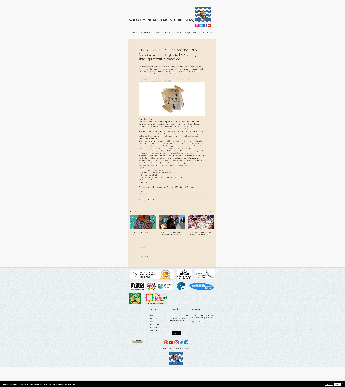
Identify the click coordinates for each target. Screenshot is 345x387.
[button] (146, 32)
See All (212, 211)
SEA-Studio (153, 330)
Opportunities (154, 324)
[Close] (343, 384)
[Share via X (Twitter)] (144, 200)
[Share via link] (153, 200)
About (151, 333)
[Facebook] (205, 25)
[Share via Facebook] (140, 200)
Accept (337, 384)
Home (151, 315)
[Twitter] (201, 25)
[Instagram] (197, 25)
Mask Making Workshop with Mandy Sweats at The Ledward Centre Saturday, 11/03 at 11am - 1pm (171, 233)
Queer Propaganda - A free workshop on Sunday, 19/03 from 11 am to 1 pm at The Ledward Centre (201, 233)
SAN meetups (143, 194)
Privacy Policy (71, 384)
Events (141, 191)
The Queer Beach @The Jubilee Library (141, 233)
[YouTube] (209, 25)
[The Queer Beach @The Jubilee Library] (143, 222)
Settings (329, 384)
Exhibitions (153, 318)
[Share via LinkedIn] (148, 200)
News (151, 321)
